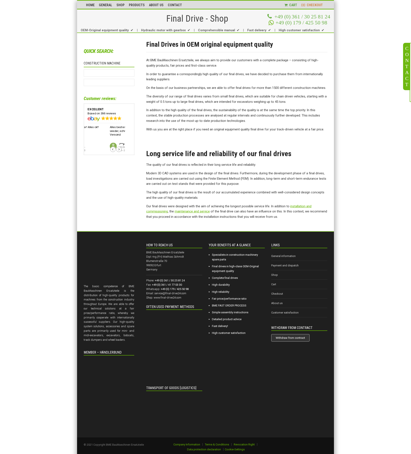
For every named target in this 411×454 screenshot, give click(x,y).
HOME (90, 5)
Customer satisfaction (285, 312)
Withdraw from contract (290, 337)
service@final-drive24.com (170, 293)
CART (292, 5)
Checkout (277, 293)
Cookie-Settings (235, 449)
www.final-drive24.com (167, 297)
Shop (274, 274)
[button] (119, 149)
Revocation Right (244, 444)
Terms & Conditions (217, 444)
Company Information (186, 444)
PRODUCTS (137, 5)
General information (283, 256)
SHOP (120, 5)
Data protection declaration (204, 449)
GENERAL (105, 5)
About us (277, 303)
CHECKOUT (314, 5)
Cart (273, 284)
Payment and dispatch (285, 265)
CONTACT (175, 5)
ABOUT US (156, 5)
